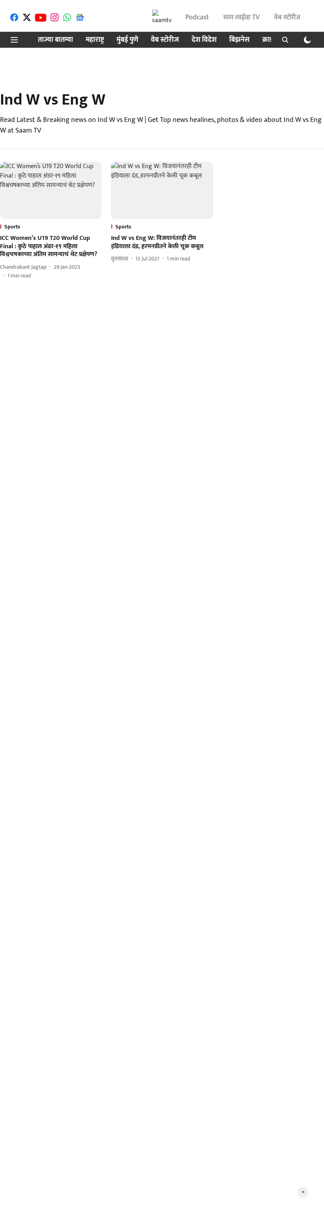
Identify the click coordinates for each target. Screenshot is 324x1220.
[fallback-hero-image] (51, 190)
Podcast (197, 17)
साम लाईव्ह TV (241, 17)
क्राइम (269, 40)
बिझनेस (239, 40)
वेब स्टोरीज (287, 17)
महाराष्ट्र (95, 40)
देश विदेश (204, 40)
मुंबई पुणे (127, 40)
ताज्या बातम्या (55, 40)
